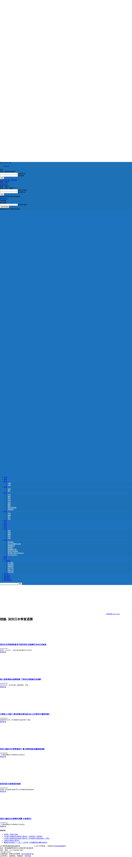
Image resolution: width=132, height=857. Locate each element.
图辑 (5, 557)
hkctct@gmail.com (28, 854)
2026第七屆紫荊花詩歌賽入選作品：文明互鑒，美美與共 (23, 836)
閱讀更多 (3, 652)
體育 (5, 525)
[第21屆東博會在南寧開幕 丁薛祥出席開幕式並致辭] (15, 675)
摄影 (9, 504)
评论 (5, 523)
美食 (9, 531)
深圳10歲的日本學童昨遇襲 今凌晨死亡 (16, 819)
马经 (9, 519)
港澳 (5, 487)
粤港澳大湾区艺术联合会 (16, 553)
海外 (9, 496)
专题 (5, 540)
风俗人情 (11, 570)
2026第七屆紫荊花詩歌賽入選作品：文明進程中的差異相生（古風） (27, 838)
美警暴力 (11, 547)
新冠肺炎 (11, 542)
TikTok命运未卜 (13, 555)
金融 (9, 515)
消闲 (9, 538)
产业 (9, 513)
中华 (9, 495)
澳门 (9, 491)
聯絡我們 (7, 576)
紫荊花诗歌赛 (12, 507)
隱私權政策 (4, 184)
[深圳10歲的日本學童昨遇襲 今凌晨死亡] (15, 815)
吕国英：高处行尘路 (11, 834)
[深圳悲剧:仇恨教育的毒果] (15, 780)
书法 (9, 502)
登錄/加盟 (6, 166)
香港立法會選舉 (13, 551)
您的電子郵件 (22, 190)
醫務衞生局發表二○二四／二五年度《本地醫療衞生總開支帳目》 (26, 842)
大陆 (9, 483)
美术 (9, 498)
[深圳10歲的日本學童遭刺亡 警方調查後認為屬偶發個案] (15, 745)
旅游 (9, 532)
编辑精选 (11, 566)
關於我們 (7, 578)
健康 (9, 534)
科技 (5, 521)
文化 (5, 493)
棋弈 (9, 506)
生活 (5, 529)
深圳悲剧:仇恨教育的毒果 (10, 784)
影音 (5, 559)
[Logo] (66, 341)
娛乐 (5, 527)
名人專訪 (11, 563)
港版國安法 (11, 545)
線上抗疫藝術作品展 (14, 544)
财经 (5, 511)
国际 (5, 479)
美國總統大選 (12, 549)
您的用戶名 (22, 173)
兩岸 (5, 481)
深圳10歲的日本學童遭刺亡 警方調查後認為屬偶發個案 (22, 749)
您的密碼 (21, 175)
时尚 (9, 536)
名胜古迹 (11, 572)
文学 (9, 500)
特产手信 (11, 568)
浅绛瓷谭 (11, 509)
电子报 (6, 574)
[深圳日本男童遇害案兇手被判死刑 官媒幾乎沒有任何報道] (15, 640)
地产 (9, 517)
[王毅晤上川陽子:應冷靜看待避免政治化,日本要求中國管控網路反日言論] (15, 710)
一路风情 (7, 561)
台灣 (9, 485)
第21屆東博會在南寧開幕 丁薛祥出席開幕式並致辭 (20, 679)
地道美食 (11, 564)
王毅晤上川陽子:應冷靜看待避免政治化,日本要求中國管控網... (25, 714)
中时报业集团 (58, 846)
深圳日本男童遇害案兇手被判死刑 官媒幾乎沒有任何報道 (23, 645)
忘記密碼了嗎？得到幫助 (8, 180)
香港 (9, 489)
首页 (5, 477)
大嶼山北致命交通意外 (11, 840)
